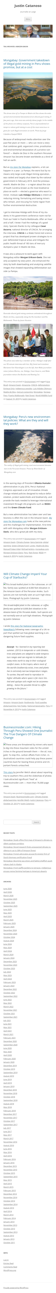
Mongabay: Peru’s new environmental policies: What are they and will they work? (27, 420)
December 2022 (10, 989)
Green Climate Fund (20, 545)
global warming (10, 706)
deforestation (44, 385)
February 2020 (9, 1058)
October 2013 (9, 1228)
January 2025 (8, 926)
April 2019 (7, 1083)
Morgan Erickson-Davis (13, 552)
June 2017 (7, 1131)
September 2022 (10, 996)
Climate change (22, 542)
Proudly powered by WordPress (15, 1287)
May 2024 (7, 947)
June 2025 (7, 909)
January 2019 (8, 1086)
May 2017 (7, 1135)
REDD (41, 552)
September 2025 (10, 906)
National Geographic (36, 706)
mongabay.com (42, 549)
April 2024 (7, 951)
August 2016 (8, 1145)
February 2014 (9, 1218)
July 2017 (7, 1128)
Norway (47, 392)
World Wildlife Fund (43, 395)
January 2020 (8, 1062)
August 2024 (8, 940)
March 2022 (8, 1006)
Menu (28, 19)
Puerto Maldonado (16, 395)
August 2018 (8, 1103)
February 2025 (9, 923)
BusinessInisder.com (25, 796)
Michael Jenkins (27, 549)
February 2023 (9, 982)
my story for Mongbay (20, 167)
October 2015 (9, 1173)
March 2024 (8, 954)
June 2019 (7, 1079)
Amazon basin (15, 385)
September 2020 (10, 1044)
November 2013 (10, 1225)
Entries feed (8, 1263)
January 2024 (8, 958)
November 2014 (10, 1197)
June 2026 (7, 888)
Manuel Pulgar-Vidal (12, 549)
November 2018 (10, 1093)
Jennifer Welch (23, 800)
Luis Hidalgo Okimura (42, 388)
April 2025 (7, 916)
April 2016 (7, 1155)
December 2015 (10, 1166)
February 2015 (9, 1190)
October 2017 (9, 1121)
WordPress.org (9, 1270)
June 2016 (7, 1149)
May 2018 (7, 1107)
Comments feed (10, 1267)
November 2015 (10, 1169)
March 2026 (8, 895)
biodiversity (29, 702)
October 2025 (9, 902)
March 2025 (8, 920)
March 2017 (8, 1138)
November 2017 (10, 1117)
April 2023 (7, 979)
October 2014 (9, 1201)
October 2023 (9, 968)
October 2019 (9, 1069)
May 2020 (7, 1051)
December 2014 (10, 1194)
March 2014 (8, 1214)
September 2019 (10, 1072)
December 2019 (10, 1065)
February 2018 (9, 1110)
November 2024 (10, 933)
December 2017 (10, 1114)
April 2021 (7, 1031)
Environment (30, 381)
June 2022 (7, 999)
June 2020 (7, 1048)
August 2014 (8, 1208)
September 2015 (10, 1176)
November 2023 (10, 965)
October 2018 (9, 1097)
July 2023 (7, 972)
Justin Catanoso (28, 5)
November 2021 (10, 1010)
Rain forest (30, 395)
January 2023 (8, 985)
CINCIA (34, 385)
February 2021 (9, 1038)
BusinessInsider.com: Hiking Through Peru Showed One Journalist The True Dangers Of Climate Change (27, 732)
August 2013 (8, 1235)
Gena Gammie (36, 542)
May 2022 (7, 1003)
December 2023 (10, 961)
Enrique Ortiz (9, 388)
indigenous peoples (24, 388)
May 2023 (7, 975)
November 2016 (10, 1142)
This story (8, 772)
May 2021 (7, 1027)
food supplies (41, 702)
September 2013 (10, 1232)
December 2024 (10, 930)
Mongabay (38, 392)
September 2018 (10, 1100)
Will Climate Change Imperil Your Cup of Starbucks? (25, 575)
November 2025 (10, 899)
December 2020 (10, 1041)
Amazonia (26, 385)
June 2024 (7, 944)
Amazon (6, 702)
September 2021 (10, 1017)
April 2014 (7, 1211)
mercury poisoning (25, 392)
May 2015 (7, 1180)
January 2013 (8, 1239)
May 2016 (7, 1152)
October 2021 (9, 1013)
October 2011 (9, 1242)
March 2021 (8, 1034)
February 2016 (9, 1159)
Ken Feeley (22, 706)
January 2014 (8, 1221)
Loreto (32, 545)
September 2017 (10, 1124)
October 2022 (9, 992)
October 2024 (9, 937)
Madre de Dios (9, 392)
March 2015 (8, 1187)
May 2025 (7, 913)
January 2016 (8, 1162)
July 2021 (7, 1020)
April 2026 (7, 892)
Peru (5, 395)
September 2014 (10, 1204)
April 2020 (7, 1055)
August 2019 (8, 1076)
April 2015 (7, 1183)
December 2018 (10, 1090)
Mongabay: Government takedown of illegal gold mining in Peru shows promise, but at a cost (26, 63)
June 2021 (7, 1024)
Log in (6, 1260)
